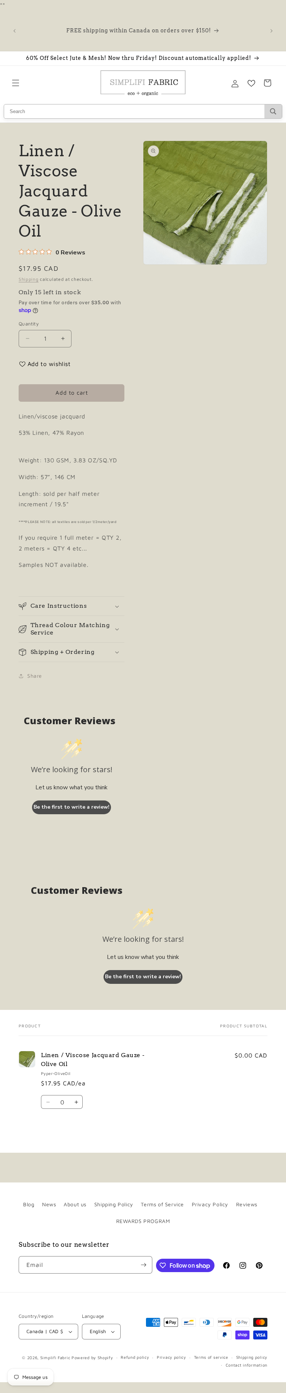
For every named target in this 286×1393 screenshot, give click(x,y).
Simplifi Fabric (55, 1357)
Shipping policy (252, 1357)
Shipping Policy (113, 1204)
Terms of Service (162, 1204)
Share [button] (34, 676)
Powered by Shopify (92, 1357)
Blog (28, 1204)
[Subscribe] (144, 1265)
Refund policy (135, 1357)
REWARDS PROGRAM (143, 1221)
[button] (15, 83)
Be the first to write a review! (71, 807)
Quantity (29, 324)
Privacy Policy (210, 1204)
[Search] (273, 111)
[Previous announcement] (14, 31)
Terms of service (211, 1357)
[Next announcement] (271, 31)
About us (75, 1204)
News (49, 1204)
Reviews (246, 1204)
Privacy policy (171, 1357)
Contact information (246, 1364)
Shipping (29, 279)
